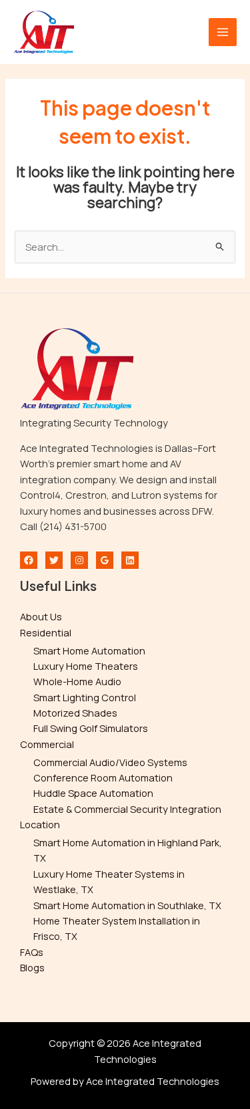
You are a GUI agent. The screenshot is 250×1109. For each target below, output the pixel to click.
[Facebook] (28, 560)
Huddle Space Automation (93, 792)
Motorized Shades (75, 712)
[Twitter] (54, 560)
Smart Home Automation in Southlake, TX (127, 905)
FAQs (31, 952)
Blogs (32, 967)
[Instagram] (79, 560)
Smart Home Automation (89, 650)
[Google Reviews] (104, 560)
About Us (41, 616)
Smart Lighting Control (84, 697)
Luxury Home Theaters (85, 665)
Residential (45, 632)
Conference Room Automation (103, 777)
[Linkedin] (130, 560)
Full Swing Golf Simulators (90, 728)
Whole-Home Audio (77, 681)
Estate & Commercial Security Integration (127, 809)
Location (40, 824)
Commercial (47, 744)
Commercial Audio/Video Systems (110, 762)
